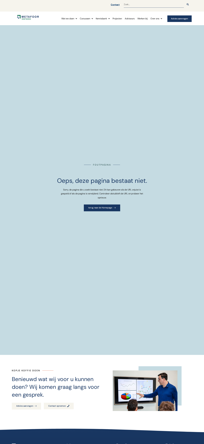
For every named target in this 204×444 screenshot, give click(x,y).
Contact (115, 4)
